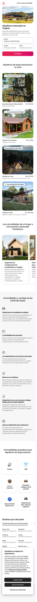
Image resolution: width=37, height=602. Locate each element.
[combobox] (18, 41)
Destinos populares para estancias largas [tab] (15, 523)
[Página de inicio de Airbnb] (3, 3)
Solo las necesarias (18, 585)
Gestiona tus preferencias (18, 590)
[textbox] (10, 48)
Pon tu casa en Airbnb (24, 3)
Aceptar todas (17, 580)
